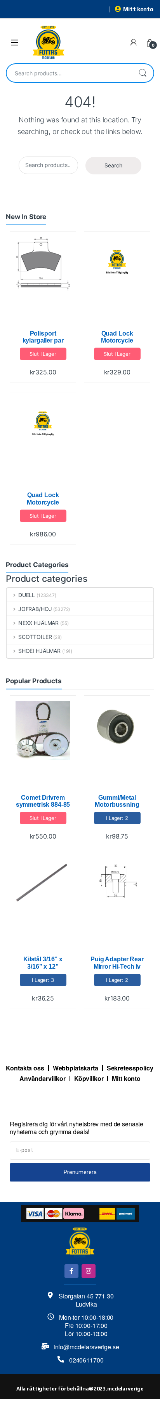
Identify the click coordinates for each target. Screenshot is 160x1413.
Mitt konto (138, 9)
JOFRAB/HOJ (35, 609)
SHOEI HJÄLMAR (39, 650)
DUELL (26, 595)
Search (142, 73)
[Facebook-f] (71, 1271)
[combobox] (69, 73)
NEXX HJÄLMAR (38, 622)
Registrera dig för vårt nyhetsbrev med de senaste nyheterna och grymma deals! (76, 1128)
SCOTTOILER (35, 636)
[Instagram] (88, 1271)
